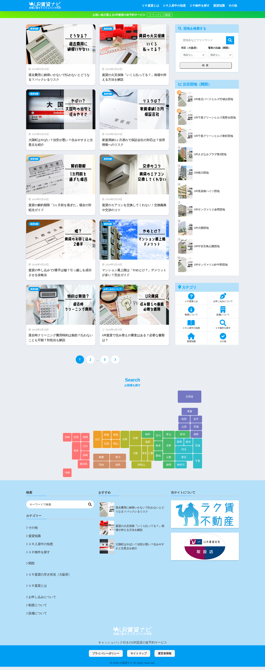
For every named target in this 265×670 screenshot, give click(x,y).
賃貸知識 (219, 5)
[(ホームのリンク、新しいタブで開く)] (132, 631)
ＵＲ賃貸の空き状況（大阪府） (49, 574)
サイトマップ (139, 653)
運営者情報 (164, 653)
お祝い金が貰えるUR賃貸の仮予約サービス (119, 14)
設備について (37, 613)
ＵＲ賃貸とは (150, 5)
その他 (232, 5)
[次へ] (115, 359)
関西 (31, 563)
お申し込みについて (113, 289)
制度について (37, 605)
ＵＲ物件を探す (199, 5)
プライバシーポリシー (105, 653)
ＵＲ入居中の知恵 (174, 5)
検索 (230, 40)
